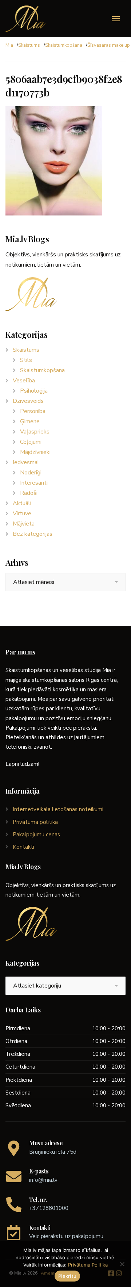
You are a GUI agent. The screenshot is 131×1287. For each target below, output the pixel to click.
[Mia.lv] (25, 18)
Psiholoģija (34, 391)
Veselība (24, 381)
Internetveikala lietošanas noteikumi (58, 809)
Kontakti (23, 847)
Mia (9, 45)
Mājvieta (24, 524)
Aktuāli (22, 503)
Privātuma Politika (88, 1265)
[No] (122, 1264)
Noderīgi (30, 473)
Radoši (28, 493)
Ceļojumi (30, 442)
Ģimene (30, 421)
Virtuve (22, 513)
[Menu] (116, 18)
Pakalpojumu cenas (36, 834)
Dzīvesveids (28, 401)
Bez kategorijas (32, 534)
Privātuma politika (35, 822)
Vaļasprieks (34, 432)
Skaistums (29, 45)
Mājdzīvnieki (35, 452)
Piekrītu (67, 1276)
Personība (32, 411)
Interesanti (34, 483)
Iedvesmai (26, 462)
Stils (26, 360)
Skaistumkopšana (63, 45)
